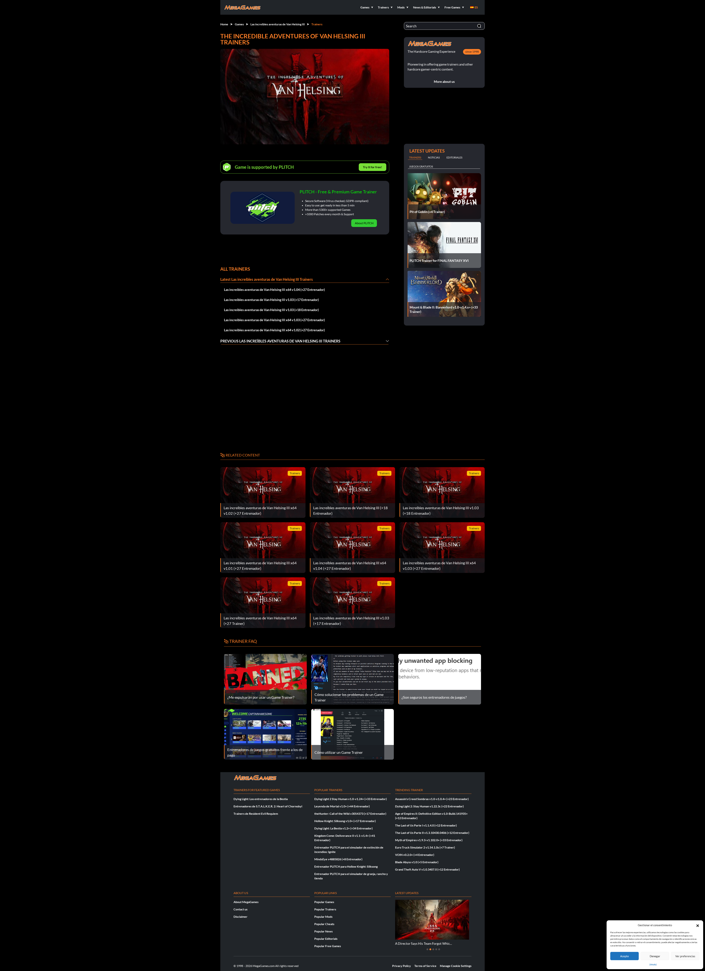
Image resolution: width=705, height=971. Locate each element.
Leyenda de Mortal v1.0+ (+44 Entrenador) (342, 806)
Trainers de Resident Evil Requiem (256, 813)
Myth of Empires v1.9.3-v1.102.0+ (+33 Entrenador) (428, 840)
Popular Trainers (325, 909)
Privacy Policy (401, 966)
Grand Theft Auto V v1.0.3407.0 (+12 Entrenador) (427, 869)
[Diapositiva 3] (433, 949)
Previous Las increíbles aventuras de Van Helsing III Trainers (280, 341)
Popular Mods (323, 916)
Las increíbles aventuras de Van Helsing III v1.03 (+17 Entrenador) (271, 300)
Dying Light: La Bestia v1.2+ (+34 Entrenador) (343, 828)
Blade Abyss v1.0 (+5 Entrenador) (416, 862)
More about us (444, 82)
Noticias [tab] (434, 157)
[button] (697, 925)
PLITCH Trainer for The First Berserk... (422, 943)
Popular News (323, 931)
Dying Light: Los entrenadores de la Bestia (261, 799)
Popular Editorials (325, 938)
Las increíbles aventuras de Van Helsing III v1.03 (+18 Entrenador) (271, 310)
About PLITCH (364, 223)
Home (224, 24)
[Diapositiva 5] (439, 949)
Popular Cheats (324, 924)
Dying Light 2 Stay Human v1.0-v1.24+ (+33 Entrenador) (350, 799)
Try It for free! (372, 167)
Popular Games (324, 902)
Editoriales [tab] (454, 157)
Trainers (316, 24)
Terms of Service (425, 966)
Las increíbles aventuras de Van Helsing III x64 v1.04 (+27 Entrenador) (274, 290)
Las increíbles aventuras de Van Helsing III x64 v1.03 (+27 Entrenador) (274, 320)
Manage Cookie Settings (455, 966)
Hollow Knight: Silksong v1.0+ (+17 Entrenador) (345, 821)
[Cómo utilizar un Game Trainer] (352, 734)
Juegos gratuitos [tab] (421, 166)
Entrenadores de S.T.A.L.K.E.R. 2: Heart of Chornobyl (268, 806)
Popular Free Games (327, 946)
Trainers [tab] (415, 157)
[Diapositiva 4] (436, 949)
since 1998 (472, 51)
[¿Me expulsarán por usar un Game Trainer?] (265, 679)
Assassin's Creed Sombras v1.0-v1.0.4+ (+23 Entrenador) (432, 799)
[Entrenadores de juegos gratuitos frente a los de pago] (265, 734)
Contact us (240, 909)
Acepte (624, 956)
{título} (653, 964)
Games (239, 24)
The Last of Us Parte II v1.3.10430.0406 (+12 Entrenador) (432, 832)
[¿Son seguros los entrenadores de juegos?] (439, 679)
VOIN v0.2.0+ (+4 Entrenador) (414, 854)
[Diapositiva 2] (430, 949)
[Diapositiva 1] (427, 949)
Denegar (655, 956)
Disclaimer (240, 916)
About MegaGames (246, 902)
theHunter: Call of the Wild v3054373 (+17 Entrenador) (350, 813)
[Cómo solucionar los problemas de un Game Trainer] (352, 679)
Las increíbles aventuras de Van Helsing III (277, 24)
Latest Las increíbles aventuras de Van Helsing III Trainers (266, 279)
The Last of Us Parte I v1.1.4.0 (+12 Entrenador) (426, 825)
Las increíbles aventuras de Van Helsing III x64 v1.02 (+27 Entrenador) (274, 330)
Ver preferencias (685, 956)
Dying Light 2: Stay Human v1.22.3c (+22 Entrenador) (429, 806)
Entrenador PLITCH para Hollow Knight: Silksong (346, 866)
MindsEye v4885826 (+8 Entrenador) (338, 859)
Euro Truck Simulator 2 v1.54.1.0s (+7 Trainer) (425, 847)
